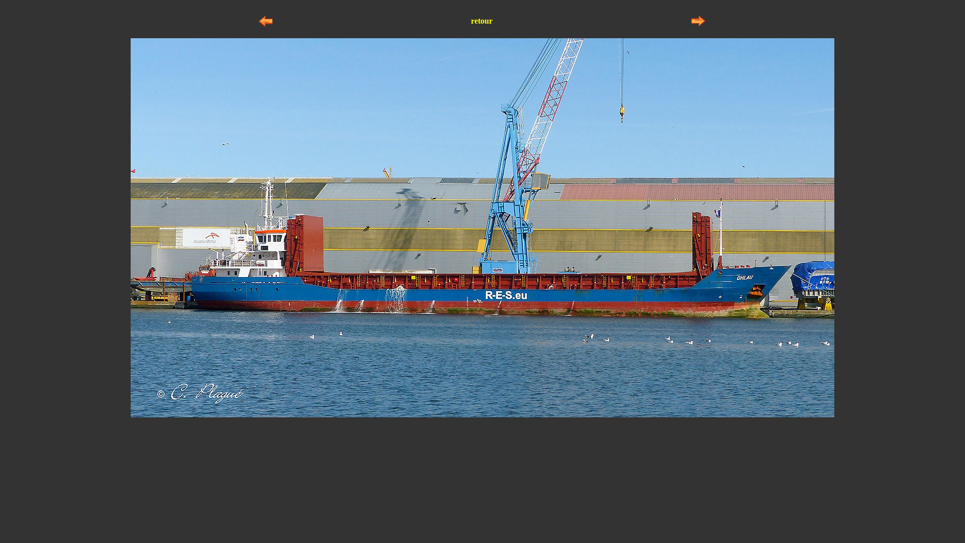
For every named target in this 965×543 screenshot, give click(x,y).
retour (482, 21)
